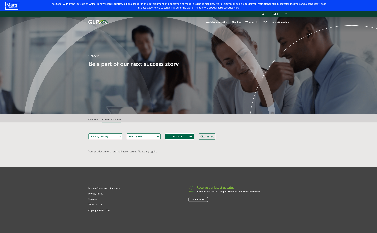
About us (236, 22)
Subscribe (198, 199)
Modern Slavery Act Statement (104, 188)
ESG (265, 22)
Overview (93, 119)
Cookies (92, 199)
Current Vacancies (111, 119)
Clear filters (207, 136)
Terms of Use (95, 204)
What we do (251, 22)
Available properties (216, 22)
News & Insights (280, 22)
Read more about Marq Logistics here (217, 7)
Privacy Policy (95, 193)
